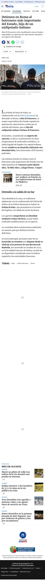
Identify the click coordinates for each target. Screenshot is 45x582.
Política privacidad (15, 568)
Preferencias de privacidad (9, 575)
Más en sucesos (11, 466)
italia (13, 263)
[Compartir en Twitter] (8, 42)
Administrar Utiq (25, 571)
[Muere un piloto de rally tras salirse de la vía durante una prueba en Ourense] (38, 473)
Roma (32, 263)
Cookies (38, 568)
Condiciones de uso (27, 568)
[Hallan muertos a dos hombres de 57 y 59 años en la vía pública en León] (38, 487)
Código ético (4, 571)
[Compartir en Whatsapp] (13, 42)
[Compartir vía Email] (22, 42)
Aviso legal (4, 568)
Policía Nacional (27, 115)
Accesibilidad (14, 571)
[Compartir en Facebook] (3, 42)
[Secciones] (2, 6)
